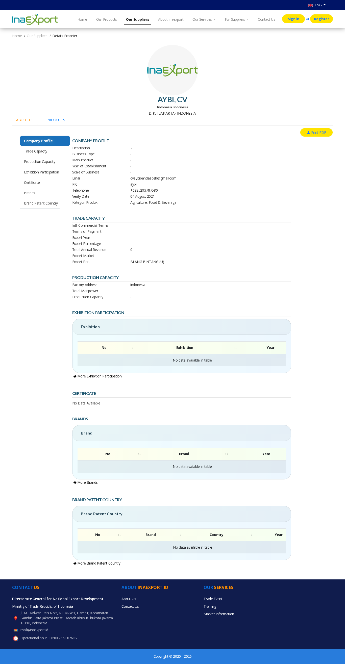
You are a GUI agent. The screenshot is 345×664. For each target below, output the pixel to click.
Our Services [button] (202, 19)
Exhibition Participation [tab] (41, 172)
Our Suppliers (137, 19)
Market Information (219, 613)
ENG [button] (318, 5)
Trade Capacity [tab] (35, 151)
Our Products (106, 19)
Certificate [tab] (32, 182)
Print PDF (318, 132)
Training (210, 606)
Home (82, 19)
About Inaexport (170, 19)
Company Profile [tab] (38, 140)
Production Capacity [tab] (39, 161)
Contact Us (266, 19)
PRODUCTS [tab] (55, 119)
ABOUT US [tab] (24, 119)
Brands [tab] (29, 192)
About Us (128, 598)
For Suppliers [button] (235, 19)
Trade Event (213, 598)
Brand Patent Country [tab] (41, 203)
